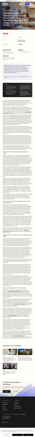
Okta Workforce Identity (22, 41)
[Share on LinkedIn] (20, 44)
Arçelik (13, 108)
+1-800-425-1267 (22, 414)
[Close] (34, 429)
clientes (4, 10)
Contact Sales (5, 409)
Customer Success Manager (19, 303)
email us (16, 414)
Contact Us (16, 404)
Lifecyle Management (12, 315)
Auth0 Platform (5, 404)
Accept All (28, 434)
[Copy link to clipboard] (18, 44)
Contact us (6, 417)
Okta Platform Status (17, 406)
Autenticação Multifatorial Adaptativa (15, 291)
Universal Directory (6, 231)
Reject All (17, 434)
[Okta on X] (5, 422)
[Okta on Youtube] (3, 422)
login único (26, 230)
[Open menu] (31, 4)
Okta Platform (5, 402)
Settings (7, 434)
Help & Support (16, 402)
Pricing (4, 406)
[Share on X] (22, 44)
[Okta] (5, 4)
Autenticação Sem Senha (19, 335)
